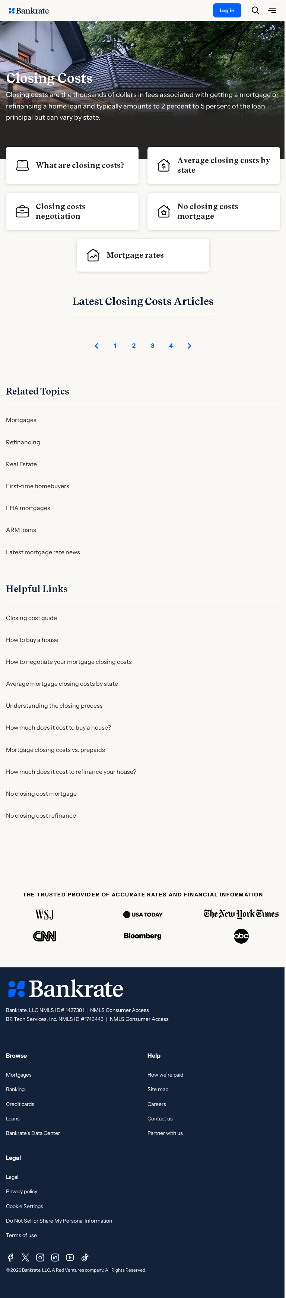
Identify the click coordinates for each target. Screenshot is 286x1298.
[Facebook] (10, 1257)
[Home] (33, 10)
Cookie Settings (24, 1206)
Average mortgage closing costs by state (62, 683)
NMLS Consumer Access (119, 1010)
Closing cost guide (31, 618)
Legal (12, 1177)
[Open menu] (272, 10)
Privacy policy (21, 1191)
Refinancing (23, 442)
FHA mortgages (28, 508)
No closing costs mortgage (207, 211)
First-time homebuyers (37, 486)
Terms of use (21, 1235)
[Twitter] (25, 1257)
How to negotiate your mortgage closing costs (69, 661)
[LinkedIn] (55, 1257)
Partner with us (165, 1133)
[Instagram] (40, 1257)
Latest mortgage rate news (43, 552)
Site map (157, 1089)
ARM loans (21, 529)
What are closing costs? (80, 165)
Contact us (160, 1118)
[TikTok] (84, 1257)
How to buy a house (32, 639)
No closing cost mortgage (41, 793)
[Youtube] (70, 1257)
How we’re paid (165, 1074)
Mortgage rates (135, 255)
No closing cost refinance (41, 815)
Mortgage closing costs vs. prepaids (55, 749)
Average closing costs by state (223, 165)
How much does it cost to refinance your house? (71, 771)
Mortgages (21, 420)
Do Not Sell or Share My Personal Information (59, 1220)
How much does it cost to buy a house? (58, 727)
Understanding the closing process (54, 705)
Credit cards (20, 1104)
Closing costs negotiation (61, 211)
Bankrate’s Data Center (33, 1133)
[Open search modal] (255, 10)
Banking (15, 1089)
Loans (13, 1118)
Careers (156, 1104)
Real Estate (21, 464)
